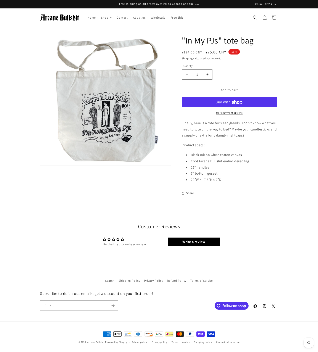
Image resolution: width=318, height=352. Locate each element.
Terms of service (181, 341)
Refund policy (139, 341)
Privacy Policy (153, 281)
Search (110, 281)
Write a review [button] (193, 241)
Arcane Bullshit (96, 342)
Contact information (227, 341)
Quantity (187, 66)
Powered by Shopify (116, 342)
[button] (106, 17)
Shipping (187, 58)
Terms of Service (201, 281)
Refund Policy (176, 281)
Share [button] (190, 193)
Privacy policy (159, 341)
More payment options (229, 112)
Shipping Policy (129, 281)
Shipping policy (203, 341)
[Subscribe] (113, 306)
